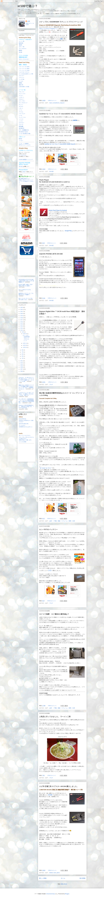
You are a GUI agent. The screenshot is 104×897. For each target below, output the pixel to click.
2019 (21, 315)
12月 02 (25, 347)
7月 (23, 352)
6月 (23, 354)
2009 (21, 365)
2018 (21, 317)
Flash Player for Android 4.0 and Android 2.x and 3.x (54, 181)
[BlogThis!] (62, 100)
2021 (21, 311)
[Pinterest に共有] (67, 100)
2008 (21, 367)
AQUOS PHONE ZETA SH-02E (51, 254)
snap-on (62, 102)
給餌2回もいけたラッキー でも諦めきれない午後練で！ (26, 294)
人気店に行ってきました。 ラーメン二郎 (55, 717)
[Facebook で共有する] (65, 100)
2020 (21, 313)
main (50, 102)
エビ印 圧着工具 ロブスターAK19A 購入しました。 (59, 786)
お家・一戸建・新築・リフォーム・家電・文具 (62, 521)
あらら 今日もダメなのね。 (25, 289)
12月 (23, 332)
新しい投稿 (42, 878)
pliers (58, 872)
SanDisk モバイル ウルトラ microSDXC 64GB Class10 (60, 114)
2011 (21, 360)
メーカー (21, 140)
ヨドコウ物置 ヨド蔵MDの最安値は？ (54, 614)
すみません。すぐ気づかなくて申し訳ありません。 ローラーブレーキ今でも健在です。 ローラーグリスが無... (26, 379)
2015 (21, 324)
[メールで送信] (61, 100)
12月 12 (25, 343)
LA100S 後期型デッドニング (26, 159)
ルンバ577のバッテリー (48, 529)
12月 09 (25, 345)
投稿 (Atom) (64, 884)
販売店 (20, 138)
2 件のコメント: (52, 870)
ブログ (51, 384)
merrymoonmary (50, 893)
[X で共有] (64, 100)
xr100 (28, 21)
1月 (23, 358)
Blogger (67, 893)
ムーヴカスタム (22, 155)
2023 (21, 307)
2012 (21, 330)
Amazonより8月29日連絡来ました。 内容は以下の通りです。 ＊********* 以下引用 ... (26, 406)
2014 (21, 326)
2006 (21, 371)
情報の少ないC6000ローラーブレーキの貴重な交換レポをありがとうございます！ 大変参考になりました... (26, 387)
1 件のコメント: (52, 382)
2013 (21, 328)
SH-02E (51, 171)
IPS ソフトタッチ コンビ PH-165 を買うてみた (26, 299)
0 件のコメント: (52, 100)
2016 (21, 322)
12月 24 (25, 333)
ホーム (63, 878)
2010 (21, 362)
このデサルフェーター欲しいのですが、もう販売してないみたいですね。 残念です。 (26, 394)
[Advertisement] (62, 237)
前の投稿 (82, 878)
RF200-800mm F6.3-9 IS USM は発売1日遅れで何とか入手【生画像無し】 (26, 281)
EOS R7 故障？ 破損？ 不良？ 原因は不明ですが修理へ (26, 285)
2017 (21, 319)
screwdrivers (56, 102)
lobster (51, 872)
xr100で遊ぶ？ (27, 6)
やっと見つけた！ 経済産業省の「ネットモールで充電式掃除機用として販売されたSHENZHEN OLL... (26, 400)
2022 (21, 309)
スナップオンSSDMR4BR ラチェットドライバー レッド (61, 22)
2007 (21, 369)
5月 (23, 356)
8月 (23, 350)
